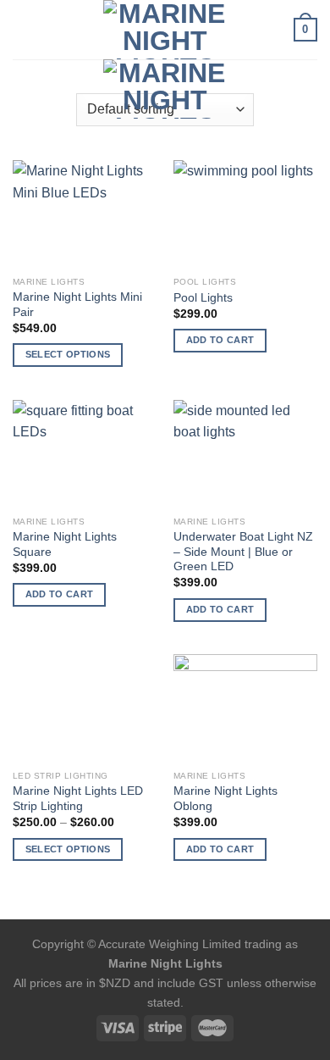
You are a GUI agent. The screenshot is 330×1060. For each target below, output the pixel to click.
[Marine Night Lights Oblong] (245, 708)
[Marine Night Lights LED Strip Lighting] (85, 708)
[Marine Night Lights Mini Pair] (85, 214)
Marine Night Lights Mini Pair (77, 305)
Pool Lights (203, 297)
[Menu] (23, 29)
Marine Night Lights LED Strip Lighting (78, 799)
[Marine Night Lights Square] (85, 454)
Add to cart (220, 340)
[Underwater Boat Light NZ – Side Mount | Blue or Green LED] (245, 454)
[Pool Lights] (245, 214)
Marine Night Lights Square (65, 544)
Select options (68, 354)
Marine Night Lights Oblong (225, 799)
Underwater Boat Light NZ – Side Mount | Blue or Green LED (243, 551)
